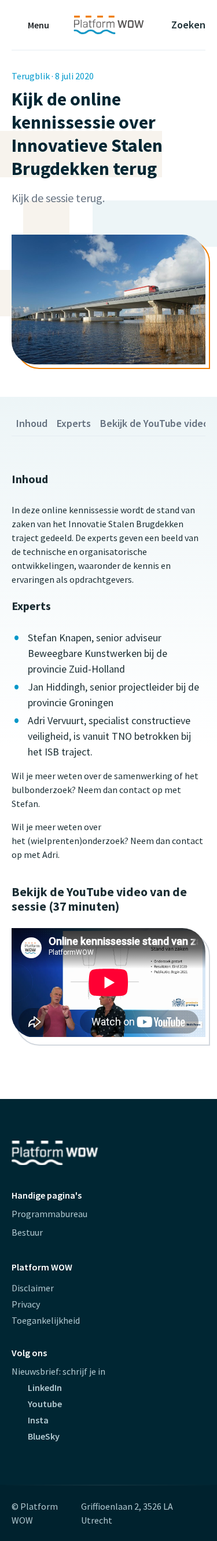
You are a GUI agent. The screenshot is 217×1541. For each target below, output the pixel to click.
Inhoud (31, 423)
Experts (74, 423)
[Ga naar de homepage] (108, 25)
